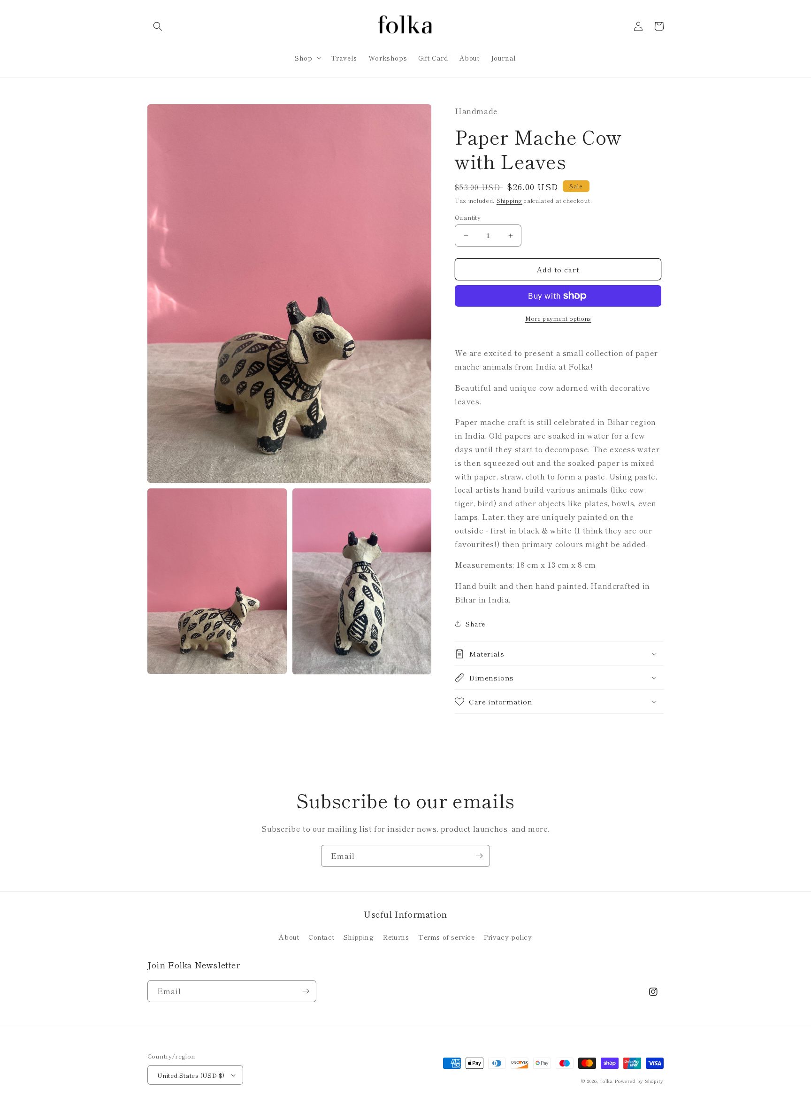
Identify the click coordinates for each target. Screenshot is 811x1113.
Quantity (468, 217)
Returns (396, 937)
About (289, 937)
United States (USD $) (190, 1075)
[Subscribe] (479, 856)
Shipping (509, 200)
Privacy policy (508, 937)
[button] (157, 26)
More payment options (558, 318)
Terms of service (446, 937)
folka (606, 1080)
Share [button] (475, 623)
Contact (321, 937)
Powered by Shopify (639, 1080)
